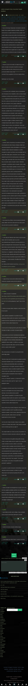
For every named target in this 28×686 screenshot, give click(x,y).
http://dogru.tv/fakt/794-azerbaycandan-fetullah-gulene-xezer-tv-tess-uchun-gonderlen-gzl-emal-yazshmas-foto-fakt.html (14, 299)
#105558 (15, 503)
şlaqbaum (24, 502)
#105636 (15, 518)
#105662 (15, 479)
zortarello (24, 269)
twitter (19, 667)
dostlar (17, 15)
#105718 (15, 229)
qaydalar (6, 669)
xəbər (19, 669)
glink (26, 572)
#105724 (15, 134)
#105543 (15, 83)
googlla (22, 15)
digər (25, 1)
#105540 (15, 212)
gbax (14, 572)
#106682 (15, 285)
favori (3, 56)
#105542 (15, 56)
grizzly (25, 284)
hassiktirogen (23, 530)
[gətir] (22, 2)
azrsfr (25, 542)
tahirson (24, 82)
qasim (25, 228)
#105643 (15, 531)
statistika (11, 669)
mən (20, 15)
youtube (22, 572)
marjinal (24, 517)
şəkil (10, 572)
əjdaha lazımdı (11, 15)
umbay (6, 56)
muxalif (25, 210)
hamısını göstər (14, 555)
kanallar (3, 607)
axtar (20, 609)
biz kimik (6, 667)
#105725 (15, 543)
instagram (10, 667)
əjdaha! (3, 210)
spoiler (18, 572)
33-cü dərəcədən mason (21, 55)
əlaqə (22, 667)
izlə (15, 15)
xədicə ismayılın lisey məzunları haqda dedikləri (11, 558)
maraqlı (6, 210)
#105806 (15, 270)
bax (12, 572)
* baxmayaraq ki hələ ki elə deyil (20, 71)
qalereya (15, 671)
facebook (15, 667)
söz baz (19, 671)
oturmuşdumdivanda (22, 133)
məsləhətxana (15, 576)
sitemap (15, 669)
